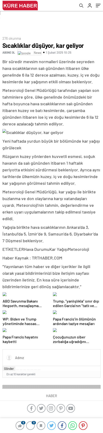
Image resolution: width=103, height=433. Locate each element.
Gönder (9, 369)
